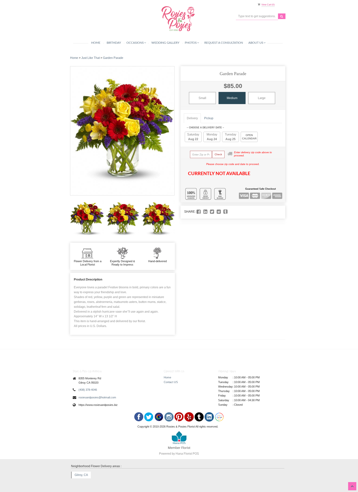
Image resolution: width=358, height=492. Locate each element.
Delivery (192, 118)
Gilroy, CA (81, 474)
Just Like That (90, 57)
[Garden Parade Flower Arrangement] (87, 219)
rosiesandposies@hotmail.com (97, 397)
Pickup (208, 118)
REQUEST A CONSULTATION (223, 42)
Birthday (114, 42)
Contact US (171, 382)
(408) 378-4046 (87, 389)
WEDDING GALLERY (165, 42)
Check (218, 154)
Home (95, 42)
